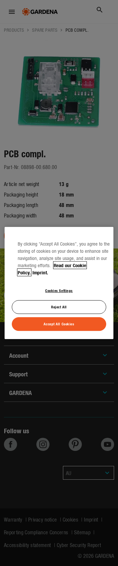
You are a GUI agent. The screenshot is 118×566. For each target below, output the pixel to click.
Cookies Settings (59, 290)
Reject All (59, 307)
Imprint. (40, 272)
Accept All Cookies (59, 323)
